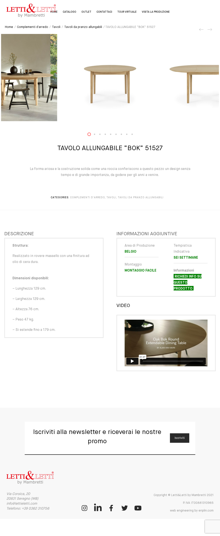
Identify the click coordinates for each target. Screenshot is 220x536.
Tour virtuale (127, 12)
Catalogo (69, 12)
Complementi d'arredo (32, 27)
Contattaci (104, 12)
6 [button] (118, 135)
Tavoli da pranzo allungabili (83, 27)
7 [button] (124, 135)
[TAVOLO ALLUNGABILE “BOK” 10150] (201, 31)
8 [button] (129, 135)
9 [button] (134, 135)
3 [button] (102, 135)
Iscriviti (179, 438)
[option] (110, 77)
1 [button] (92, 135)
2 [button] (97, 135)
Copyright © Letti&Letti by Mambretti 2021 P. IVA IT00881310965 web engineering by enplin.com (184, 503)
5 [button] (113, 135)
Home (9, 27)
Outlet (86, 12)
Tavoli (56, 27)
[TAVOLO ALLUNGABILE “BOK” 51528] (209, 31)
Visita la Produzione (156, 12)
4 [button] (108, 135)
